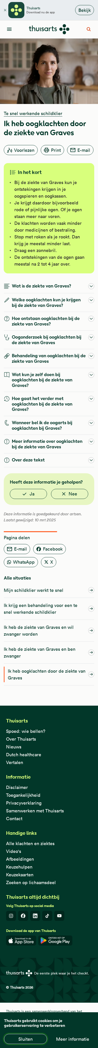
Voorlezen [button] (24, 150)
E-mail (83, 150)
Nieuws (13, 747)
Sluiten (25, 1039)
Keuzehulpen (19, 867)
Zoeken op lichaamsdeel (31, 882)
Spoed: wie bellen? (25, 731)
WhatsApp (24, 562)
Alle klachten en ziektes (30, 843)
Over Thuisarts (21, 739)
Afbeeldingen (20, 859)
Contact (14, 818)
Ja (32, 494)
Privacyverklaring (23, 803)
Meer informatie (72, 1039)
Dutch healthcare (23, 754)
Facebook (53, 549)
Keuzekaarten (19, 875)
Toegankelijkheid (23, 795)
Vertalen (14, 762)
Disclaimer (17, 787)
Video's (13, 851)
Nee (73, 494)
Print (56, 150)
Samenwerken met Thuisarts (35, 811)
